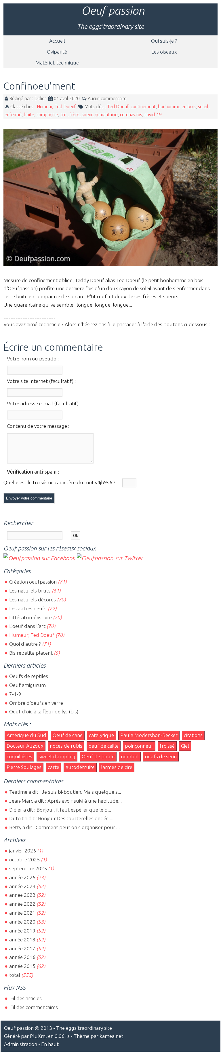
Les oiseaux (164, 51)
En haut (50, 1044)
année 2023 (22, 895)
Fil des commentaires (33, 1007)
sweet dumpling (57, 756)
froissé (167, 746)
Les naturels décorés (32, 599)
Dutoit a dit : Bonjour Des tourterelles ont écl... (61, 818)
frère (74, 114)
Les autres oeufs (28, 608)
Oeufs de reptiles (28, 676)
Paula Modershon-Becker (149, 735)
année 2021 (22, 912)
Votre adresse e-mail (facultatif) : (44, 403)
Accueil (57, 40)
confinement (143, 106)
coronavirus (131, 114)
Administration (20, 1044)
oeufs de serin (161, 756)
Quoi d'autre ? (25, 644)
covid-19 (153, 114)
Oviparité (57, 51)
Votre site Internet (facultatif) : (41, 381)
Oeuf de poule (98, 756)
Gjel (185, 746)
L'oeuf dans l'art (27, 626)
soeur (87, 114)
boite (29, 114)
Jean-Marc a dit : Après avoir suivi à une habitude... (65, 801)
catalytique (101, 735)
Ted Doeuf (117, 106)
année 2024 (22, 886)
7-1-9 (15, 694)
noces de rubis (66, 746)
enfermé (13, 114)
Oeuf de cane (68, 735)
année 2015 (22, 966)
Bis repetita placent (31, 653)
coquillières (19, 756)
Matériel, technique (57, 62)
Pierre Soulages (24, 767)
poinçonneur (139, 746)
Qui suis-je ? (164, 40)
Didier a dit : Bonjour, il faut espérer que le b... (60, 809)
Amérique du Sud (26, 735)
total (15, 975)
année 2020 (22, 921)
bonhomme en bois (177, 106)
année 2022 (22, 904)
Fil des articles (25, 998)
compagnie (47, 114)
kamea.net (111, 1036)
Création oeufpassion (33, 581)
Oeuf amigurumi (28, 685)
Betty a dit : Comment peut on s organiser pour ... (64, 827)
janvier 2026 (22, 850)
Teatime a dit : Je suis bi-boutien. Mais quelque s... (65, 792)
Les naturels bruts (30, 590)
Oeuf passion (112, 10)
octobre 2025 (24, 859)
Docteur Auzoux (25, 746)
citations (193, 735)
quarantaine (106, 114)
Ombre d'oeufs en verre (36, 703)
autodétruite (80, 767)
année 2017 (22, 948)
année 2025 (22, 877)
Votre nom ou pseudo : (33, 358)
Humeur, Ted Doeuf (56, 106)
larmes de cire (116, 767)
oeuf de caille (104, 746)
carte (53, 767)
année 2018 (22, 939)
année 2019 (22, 930)
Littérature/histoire (30, 617)
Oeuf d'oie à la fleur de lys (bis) (43, 711)
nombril (130, 756)
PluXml (38, 1036)
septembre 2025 (28, 868)
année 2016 (22, 957)
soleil (203, 106)
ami (63, 114)
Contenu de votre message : (38, 426)
